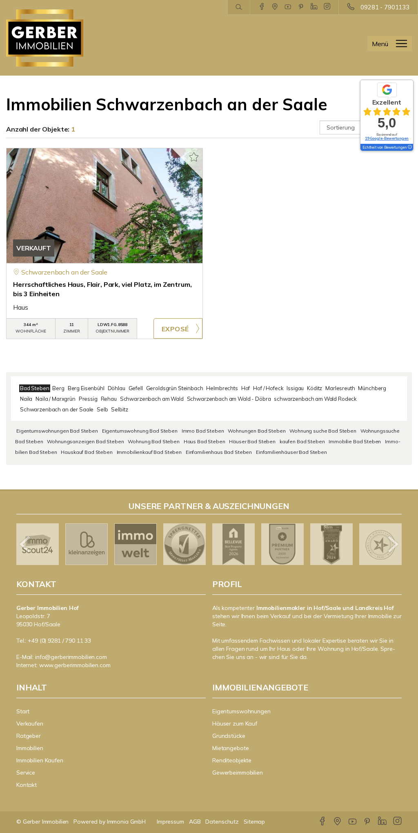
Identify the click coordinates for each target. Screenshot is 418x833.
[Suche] (238, 7)
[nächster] (392, 544)
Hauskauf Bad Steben (86, 452)
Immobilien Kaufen (39, 760)
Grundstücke (228, 735)
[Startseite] (52, 38)
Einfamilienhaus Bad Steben (219, 452)
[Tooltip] (409, 147)
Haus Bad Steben (204, 441)
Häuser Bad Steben (252, 441)
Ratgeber (28, 735)
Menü (380, 44)
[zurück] (25, 544)
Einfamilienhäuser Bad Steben (291, 452)
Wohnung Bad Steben (153, 441)
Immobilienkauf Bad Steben (149, 452)
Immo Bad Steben (203, 431)
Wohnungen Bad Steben (256, 431)
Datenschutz (222, 821)
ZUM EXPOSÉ (177, 328)
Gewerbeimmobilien (237, 772)
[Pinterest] (301, 7)
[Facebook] (261, 7)
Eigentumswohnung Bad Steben (140, 431)
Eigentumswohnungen (241, 711)
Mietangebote (230, 748)
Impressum (170, 821)
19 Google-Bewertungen (387, 138)
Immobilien (29, 748)
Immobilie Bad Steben (355, 441)
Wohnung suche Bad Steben (322, 431)
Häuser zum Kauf (234, 723)
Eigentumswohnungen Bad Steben (57, 431)
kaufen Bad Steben (302, 441)
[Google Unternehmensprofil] (274, 7)
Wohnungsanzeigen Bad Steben (85, 441)
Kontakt (26, 784)
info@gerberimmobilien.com (71, 657)
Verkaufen (29, 723)
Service (25, 772)
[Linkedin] (314, 7)
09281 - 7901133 (384, 7)
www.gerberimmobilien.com (75, 665)
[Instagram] (327, 7)
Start (22, 711)
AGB (195, 821)
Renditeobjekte (231, 760)
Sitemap (254, 821)
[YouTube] (288, 7)
